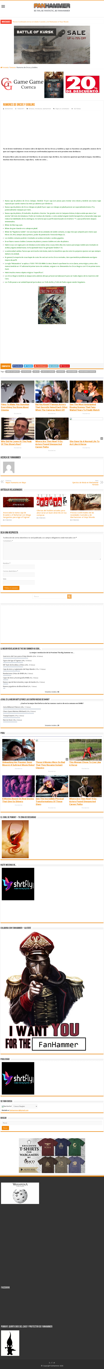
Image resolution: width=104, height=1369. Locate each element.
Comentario (8, 541)
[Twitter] (54, 1362)
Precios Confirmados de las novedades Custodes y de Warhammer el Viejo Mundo (82, 515)
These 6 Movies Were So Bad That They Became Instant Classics (50, 765)
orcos (36, 371)
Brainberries (17, 413)
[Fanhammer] (52, 7)
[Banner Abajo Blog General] (52, 1155)
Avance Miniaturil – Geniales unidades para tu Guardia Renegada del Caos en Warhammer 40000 (46, 22)
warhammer (47, 109)
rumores (61, 371)
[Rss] (50, 1362)
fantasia (12, 67)
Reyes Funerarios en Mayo (16, 482)
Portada (5, 67)
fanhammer (9, 109)
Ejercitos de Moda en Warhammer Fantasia (85, 483)
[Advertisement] (52, 129)
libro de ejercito (13, 371)
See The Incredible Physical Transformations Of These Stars (50, 801)
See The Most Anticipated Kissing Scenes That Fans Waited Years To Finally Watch (85, 407)
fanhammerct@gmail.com (19, 1110)
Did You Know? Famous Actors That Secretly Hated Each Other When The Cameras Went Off (51, 407)
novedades (26, 371)
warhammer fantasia (87, 371)
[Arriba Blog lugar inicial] (52, 45)
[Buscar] (69, 596)
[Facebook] (52, 1362)
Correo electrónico (10, 571)
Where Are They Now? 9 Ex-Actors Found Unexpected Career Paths (49, 444)
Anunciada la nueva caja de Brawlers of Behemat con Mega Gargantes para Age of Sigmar (17, 515)
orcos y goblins (48, 371)
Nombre (6, 563)
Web (4, 579)
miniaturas (38, 109)
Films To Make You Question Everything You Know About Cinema (15, 407)
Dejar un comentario (62, 109)
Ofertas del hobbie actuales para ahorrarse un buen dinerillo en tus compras (52, 512)
